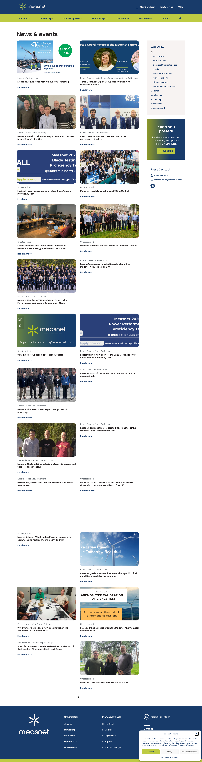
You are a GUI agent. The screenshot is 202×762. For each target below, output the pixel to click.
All (152, 52)
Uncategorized (24, 193)
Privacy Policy (174, 757)
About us (23, 18)
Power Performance (103, 365)
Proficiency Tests (71, 18)
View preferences (189, 752)
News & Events (145, 18)
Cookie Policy (164, 757)
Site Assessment (101, 135)
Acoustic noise (86, 271)
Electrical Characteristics (28, 480)
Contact (166, 18)
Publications (123, 18)
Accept (150, 752)
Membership (46, 18)
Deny (169, 752)
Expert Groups (99, 18)
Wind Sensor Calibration (127, 78)
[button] (196, 734)
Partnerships (31, 78)
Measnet (21, 78)
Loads (97, 78)
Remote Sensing (107, 78)
